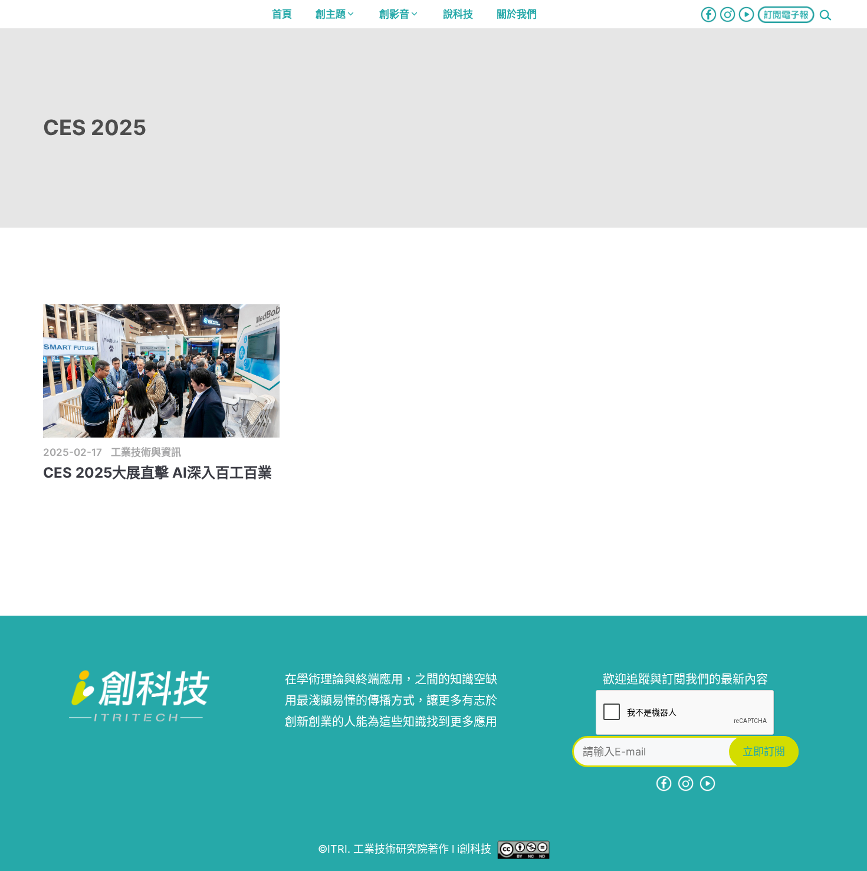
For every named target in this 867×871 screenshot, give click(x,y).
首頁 (282, 14)
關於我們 (517, 14)
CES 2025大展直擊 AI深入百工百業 (157, 472)
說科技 (458, 14)
